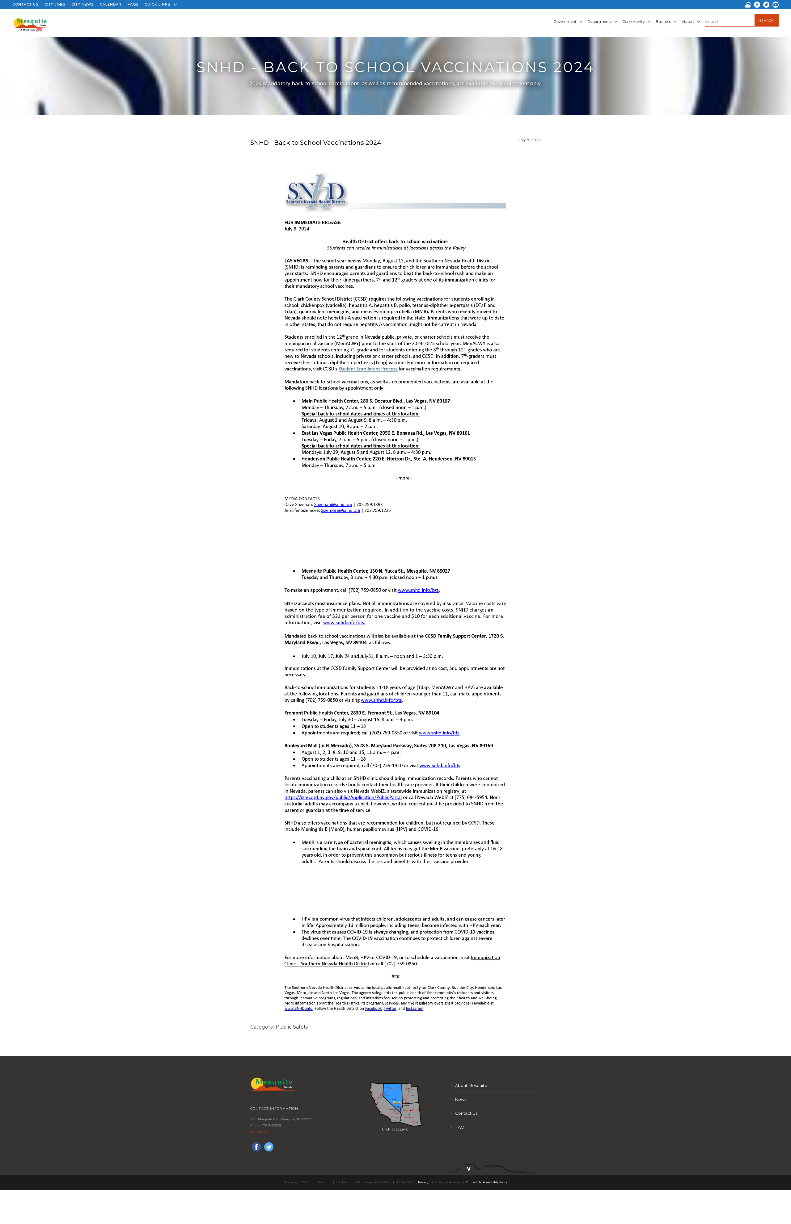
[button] (159, 4)
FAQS (133, 4)
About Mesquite (468, 1085)
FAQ (457, 1127)
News (458, 1099)
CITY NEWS (82, 4)
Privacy (423, 1182)
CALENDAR (110, 4)
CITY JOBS (54, 4)
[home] (31, 21)
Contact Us (258, 1132)
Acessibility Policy (495, 1182)
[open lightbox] (395, 1104)
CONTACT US (25, 4)
